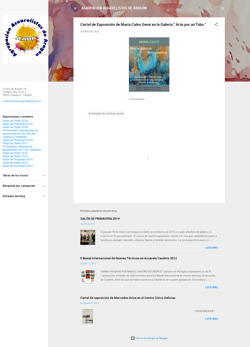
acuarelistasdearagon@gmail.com (22, 101)
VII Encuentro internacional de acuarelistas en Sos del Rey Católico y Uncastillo (20, 133)
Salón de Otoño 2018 (15, 127)
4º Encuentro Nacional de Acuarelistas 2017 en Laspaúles (22, 148)
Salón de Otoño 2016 (15, 153)
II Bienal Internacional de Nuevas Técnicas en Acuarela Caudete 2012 (128, 258)
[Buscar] (223, 9)
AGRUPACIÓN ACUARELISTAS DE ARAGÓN (114, 8)
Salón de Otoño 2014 (15, 162)
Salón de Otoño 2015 (15, 156)
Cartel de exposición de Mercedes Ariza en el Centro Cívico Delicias (127, 298)
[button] (216, 25)
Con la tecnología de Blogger (151, 338)
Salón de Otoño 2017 (15, 143)
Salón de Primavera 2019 (18, 124)
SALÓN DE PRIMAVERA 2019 (100, 218)
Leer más (211, 247)
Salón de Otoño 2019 (15, 120)
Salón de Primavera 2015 (18, 159)
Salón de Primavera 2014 (18, 166)
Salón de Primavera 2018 (18, 140)
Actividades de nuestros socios (106, 113)
